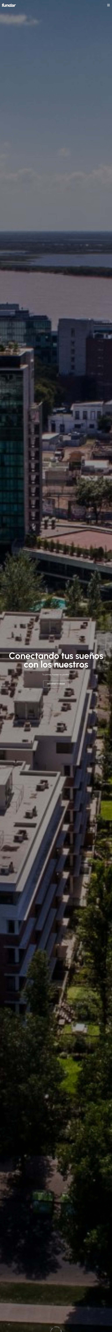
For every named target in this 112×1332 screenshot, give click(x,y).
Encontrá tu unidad (56, 684)
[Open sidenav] (108, 5)
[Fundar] (9, 5)
